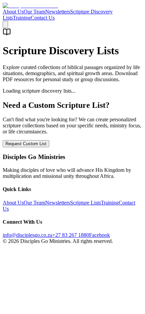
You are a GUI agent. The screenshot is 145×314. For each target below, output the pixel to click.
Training (22, 18)
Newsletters (57, 11)
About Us (13, 11)
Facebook (99, 235)
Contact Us (43, 18)
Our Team (34, 11)
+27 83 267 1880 (70, 235)
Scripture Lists (85, 203)
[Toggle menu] (5, 24)
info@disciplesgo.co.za (27, 235)
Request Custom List (26, 143)
